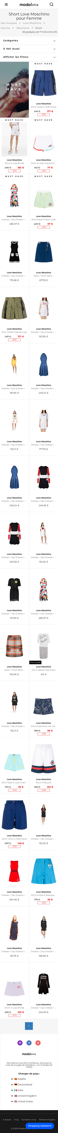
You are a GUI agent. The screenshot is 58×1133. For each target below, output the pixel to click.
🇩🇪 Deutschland (23, 1084)
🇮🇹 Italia (18, 1090)
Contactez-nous (29, 1120)
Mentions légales (47, 1120)
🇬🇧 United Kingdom (25, 1095)
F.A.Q (16, 1120)
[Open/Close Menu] (6, 4)
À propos (7, 1120)
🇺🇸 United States (23, 1101)
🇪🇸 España (20, 1079)
